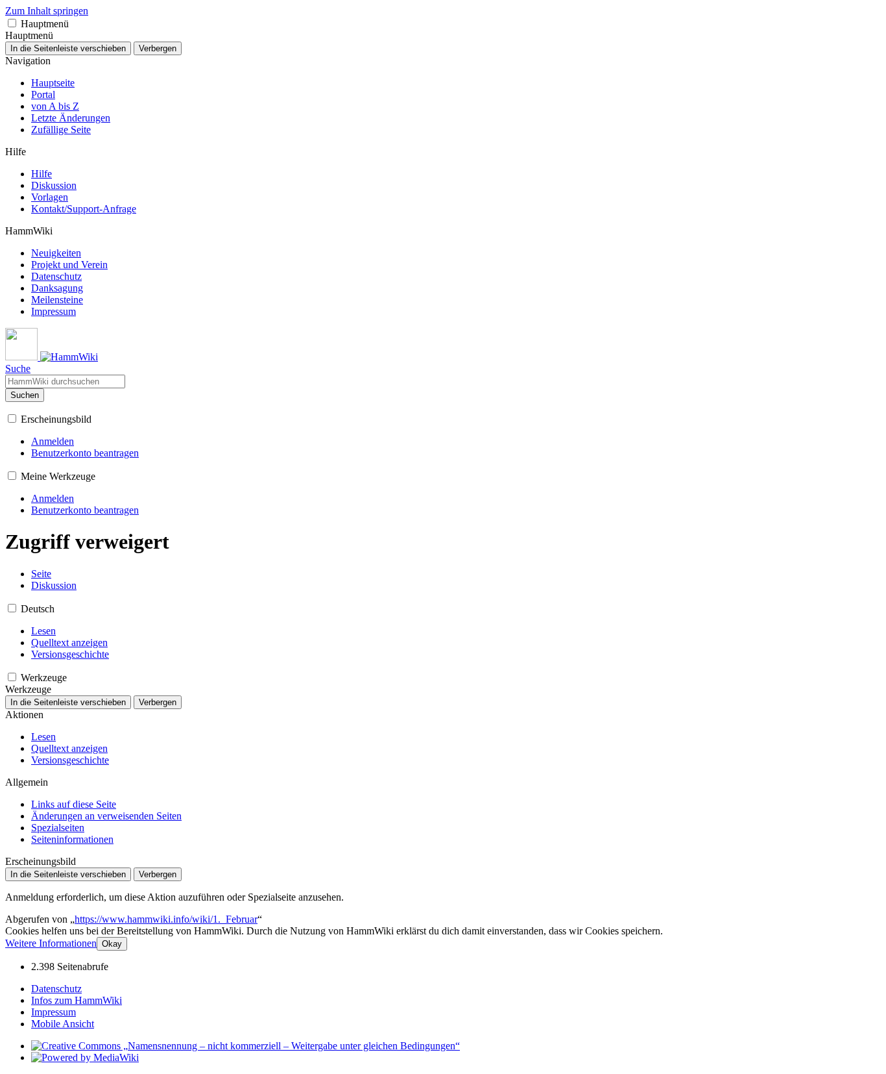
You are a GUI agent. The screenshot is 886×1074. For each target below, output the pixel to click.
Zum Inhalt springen (46, 10)
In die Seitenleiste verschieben (68, 48)
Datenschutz (56, 988)
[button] (12, 23)
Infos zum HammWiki (76, 1000)
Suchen (24, 395)
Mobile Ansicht (62, 1023)
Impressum (53, 1012)
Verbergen (157, 48)
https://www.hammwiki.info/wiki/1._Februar (166, 919)
